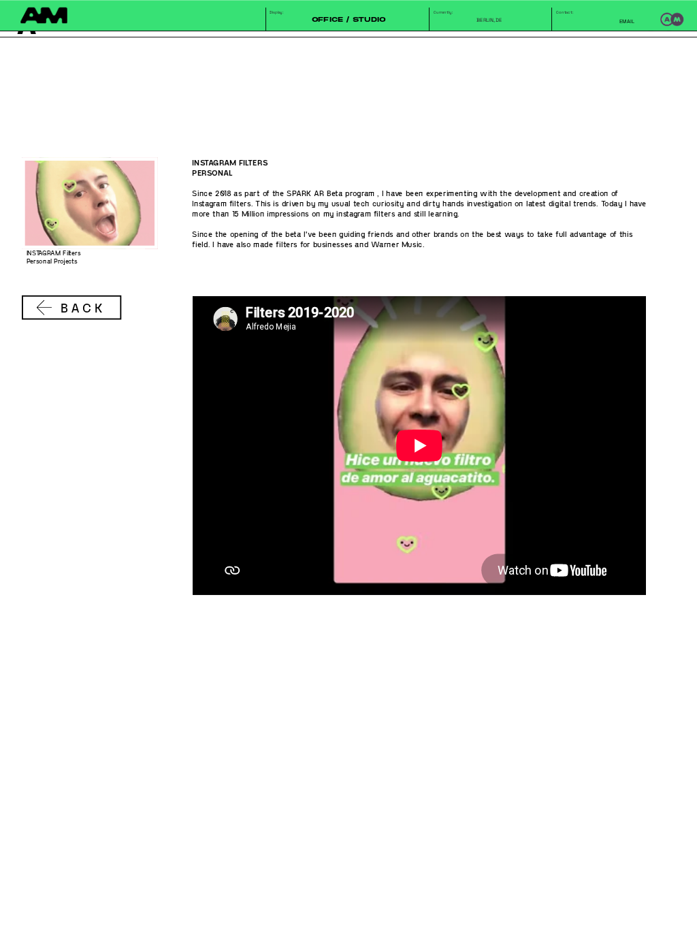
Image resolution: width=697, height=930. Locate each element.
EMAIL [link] (626, 21)
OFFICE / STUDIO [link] (349, 19)
